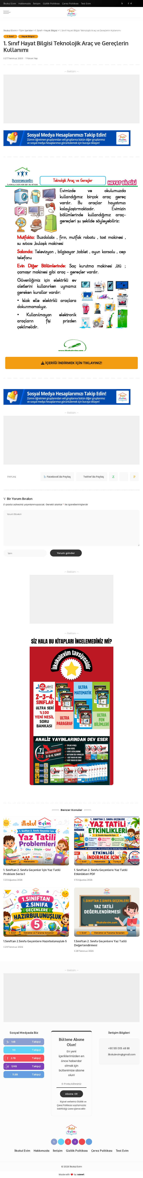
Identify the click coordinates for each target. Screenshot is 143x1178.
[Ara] (137, 12)
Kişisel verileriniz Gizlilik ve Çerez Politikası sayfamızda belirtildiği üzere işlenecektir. (71, 1105)
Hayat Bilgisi (28, 36)
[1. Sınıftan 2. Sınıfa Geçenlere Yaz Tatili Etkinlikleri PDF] (107, 840)
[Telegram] (138, 3)
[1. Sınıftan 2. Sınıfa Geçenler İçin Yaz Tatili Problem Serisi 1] (36, 840)
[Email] (134, 476)
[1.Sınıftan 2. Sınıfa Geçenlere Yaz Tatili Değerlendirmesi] (107, 912)
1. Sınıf (10, 36)
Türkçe (117, 861)
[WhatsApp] (113, 476)
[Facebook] (122, 3)
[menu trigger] (7, 12)
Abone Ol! (71, 1093)
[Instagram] (131, 3)
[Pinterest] (128, 3)
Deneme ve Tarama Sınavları (39, 933)
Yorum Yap (32, 58)
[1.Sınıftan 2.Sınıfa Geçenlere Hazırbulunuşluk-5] (36, 912)
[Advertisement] (71, 99)
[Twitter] (125, 3)
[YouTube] (134, 3)
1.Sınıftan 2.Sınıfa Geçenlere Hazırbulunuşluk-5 (35, 941)
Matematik (29, 861)
